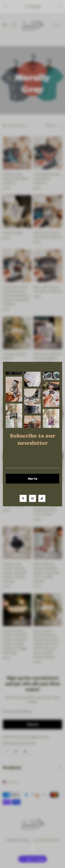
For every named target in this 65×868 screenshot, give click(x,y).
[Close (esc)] (57, 367)
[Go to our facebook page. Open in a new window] (23, 498)
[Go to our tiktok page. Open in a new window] (42, 498)
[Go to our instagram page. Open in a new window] (32, 498)
